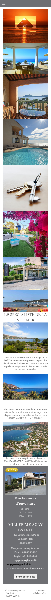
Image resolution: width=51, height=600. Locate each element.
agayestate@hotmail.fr (25, 560)
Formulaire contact (25, 576)
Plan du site (10, 593)
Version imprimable (16, 590)
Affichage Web (39, 593)
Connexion (41, 590)
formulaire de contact (33, 568)
